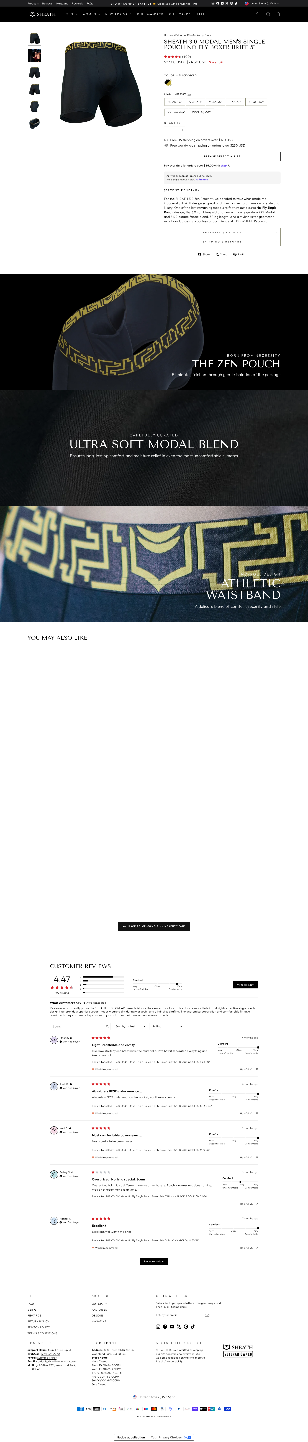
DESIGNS (98, 1315)
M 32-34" (215, 102)
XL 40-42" (256, 102)
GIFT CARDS (180, 14)
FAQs (89, 3)
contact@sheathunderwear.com (56, 1361)
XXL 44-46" (176, 112)
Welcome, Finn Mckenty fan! (192, 35)
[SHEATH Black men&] (98, 85)
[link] (177, 56)
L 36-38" (235, 102)
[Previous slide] (31, 774)
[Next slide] (277, 774)
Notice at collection (131, 1437)
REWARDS (34, 1315)
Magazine (62, 3)
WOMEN (90, 14)
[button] (102, 977)
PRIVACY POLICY (38, 1327)
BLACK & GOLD (168, 82)
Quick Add (156, 870)
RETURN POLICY (38, 1321)
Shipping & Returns (222, 241)
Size (175, 94)
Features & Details (222, 232)
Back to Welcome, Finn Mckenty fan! (156, 926)
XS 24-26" (174, 102)
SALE (201, 14)
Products (33, 3)
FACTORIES (99, 1309)
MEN (70, 14)
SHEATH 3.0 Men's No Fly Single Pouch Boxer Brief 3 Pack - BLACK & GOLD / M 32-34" (156, 1196)
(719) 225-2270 (50, 1354)
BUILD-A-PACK (150, 14)
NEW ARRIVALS (118, 14)
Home (168, 35)
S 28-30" (195, 102)
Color (180, 75)
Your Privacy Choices (166, 1437)
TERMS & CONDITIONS (42, 1333)
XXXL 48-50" (201, 112)
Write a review (245, 984)
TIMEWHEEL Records (250, 221)
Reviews (47, 3)
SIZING (32, 1309)
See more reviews (154, 1261)
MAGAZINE (99, 1321)
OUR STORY (99, 1303)
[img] (95, 1003)
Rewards (77, 3)
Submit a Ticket (47, 1357)
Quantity (172, 123)
